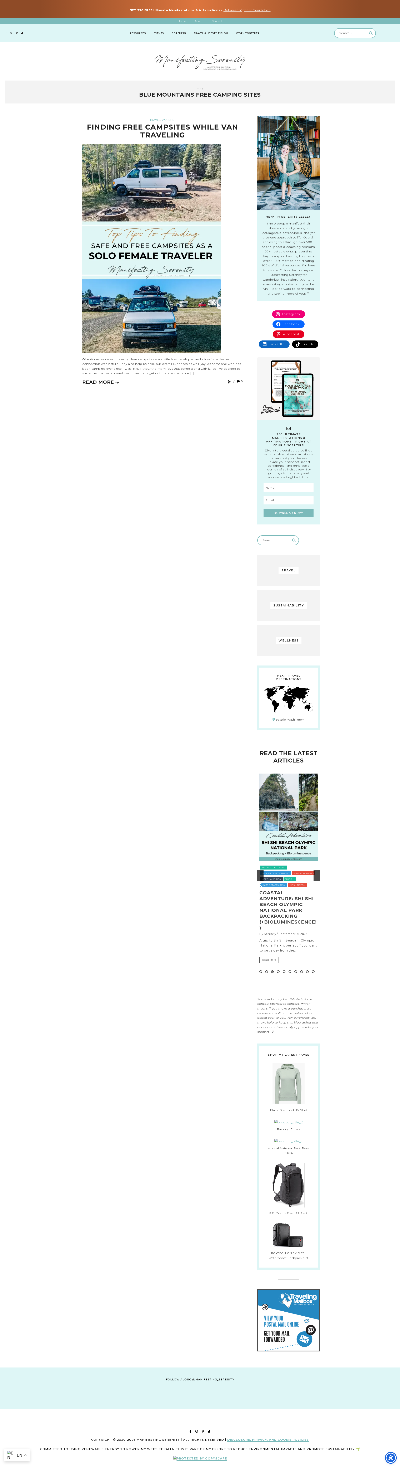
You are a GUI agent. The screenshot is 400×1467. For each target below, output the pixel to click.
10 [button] (313, 971)
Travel (155, 119)
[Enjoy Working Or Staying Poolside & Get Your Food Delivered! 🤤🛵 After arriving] (261, 1405)
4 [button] (278, 971)
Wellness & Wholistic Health (280, 885)
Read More (98, 382)
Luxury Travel (270, 867)
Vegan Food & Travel (275, 879)
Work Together (248, 33)
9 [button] (307, 971)
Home (182, 21)
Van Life (168, 119)
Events (159, 33)
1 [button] (260, 971)
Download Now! (288, 512)
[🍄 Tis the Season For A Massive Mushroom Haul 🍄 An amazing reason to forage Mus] (301, 1405)
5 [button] (284, 971)
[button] (260, 875)
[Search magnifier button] (371, 33)
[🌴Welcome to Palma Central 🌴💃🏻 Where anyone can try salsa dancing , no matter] (139, 1405)
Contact (217, 21)
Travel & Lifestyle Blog (211, 33)
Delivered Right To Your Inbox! (247, 10)
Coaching (179, 33)
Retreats (267, 873)
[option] (288, 876)
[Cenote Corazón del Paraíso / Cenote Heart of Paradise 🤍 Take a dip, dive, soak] (179, 1405)
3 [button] (272, 971)
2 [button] (266, 971)
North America (294, 867)
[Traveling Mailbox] (288, 1350)
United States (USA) (302, 873)
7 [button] (295, 971)
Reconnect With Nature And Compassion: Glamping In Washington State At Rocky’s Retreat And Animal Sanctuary (287, 913)
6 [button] (290, 971)
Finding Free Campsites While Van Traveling (162, 131)
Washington (301, 879)
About (199, 21)
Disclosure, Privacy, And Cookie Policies (268, 1440)
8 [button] (301, 971)
